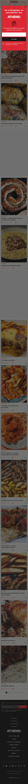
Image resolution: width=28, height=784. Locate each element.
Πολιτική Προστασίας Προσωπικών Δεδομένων (14, 44)
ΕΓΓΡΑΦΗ (14, 39)
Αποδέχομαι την (14, 44)
